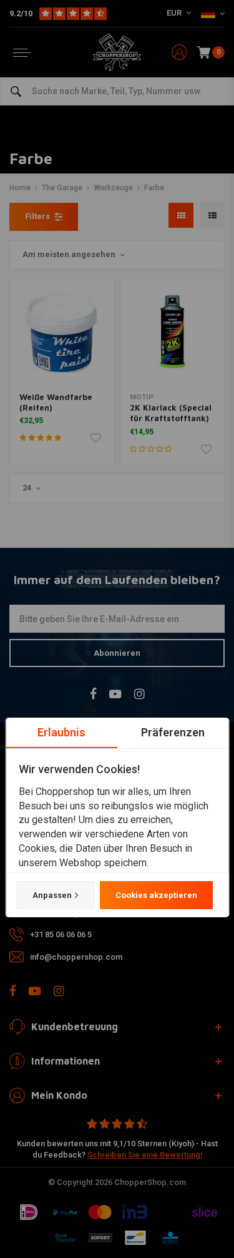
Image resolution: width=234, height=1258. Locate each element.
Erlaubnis (61, 732)
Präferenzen (173, 732)
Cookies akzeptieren (156, 895)
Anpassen (51, 895)
